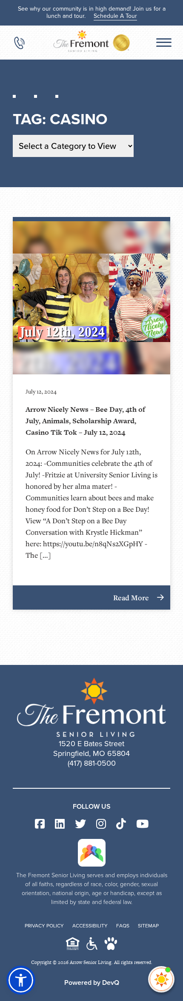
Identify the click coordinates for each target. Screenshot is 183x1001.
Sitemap (148, 926)
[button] (21, 980)
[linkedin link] (60, 824)
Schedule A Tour (115, 15)
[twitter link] (80, 824)
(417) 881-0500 (92, 763)
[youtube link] (142, 824)
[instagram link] (101, 824)
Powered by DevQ (91, 982)
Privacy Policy (44, 926)
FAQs (122, 926)
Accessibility (90, 926)
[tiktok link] (121, 824)
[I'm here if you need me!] (161, 979)
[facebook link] (40, 824)
